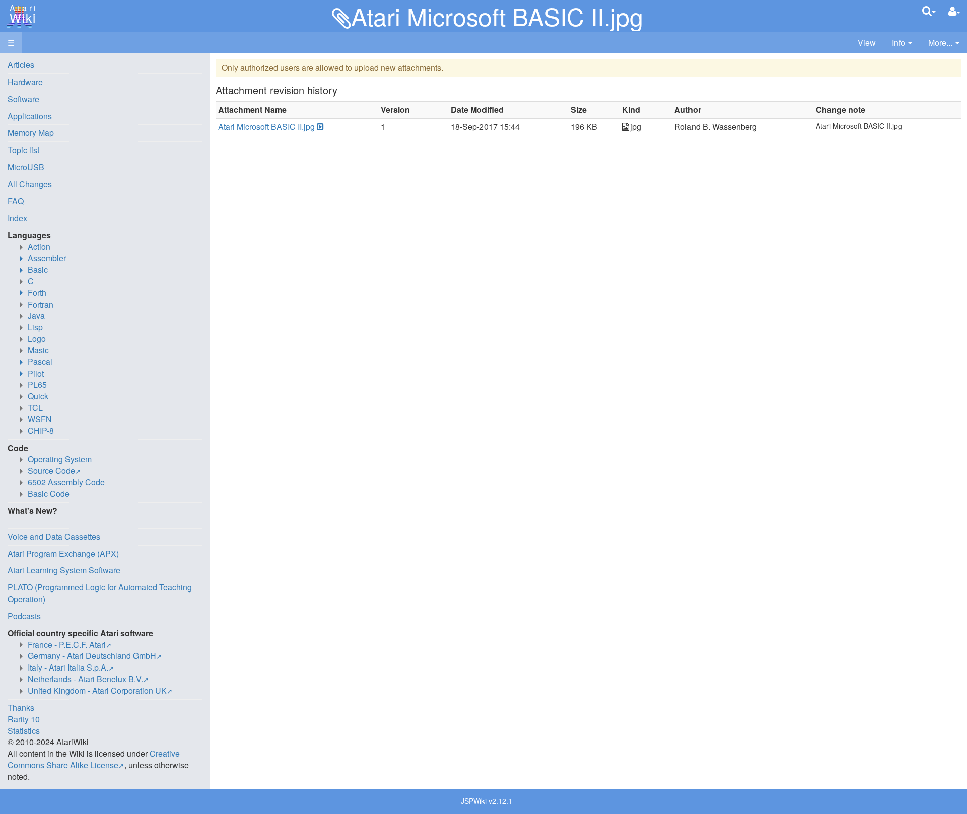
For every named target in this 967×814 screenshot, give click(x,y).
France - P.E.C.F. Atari (67, 644)
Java (36, 315)
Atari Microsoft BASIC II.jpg (266, 126)
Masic (38, 350)
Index (17, 218)
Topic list (23, 150)
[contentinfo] (902, 43)
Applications (30, 116)
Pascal (40, 361)
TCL (35, 407)
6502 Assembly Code (66, 482)
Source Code (51, 470)
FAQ (16, 201)
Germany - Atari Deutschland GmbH (92, 655)
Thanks (21, 707)
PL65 (37, 384)
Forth (37, 293)
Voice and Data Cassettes (54, 536)
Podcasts (24, 616)
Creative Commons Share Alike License (94, 759)
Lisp (35, 327)
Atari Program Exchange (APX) (63, 553)
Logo (37, 338)
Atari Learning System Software (64, 570)
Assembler (47, 258)
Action (39, 246)
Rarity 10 (24, 719)
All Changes (30, 184)
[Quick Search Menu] (929, 11)
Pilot (36, 373)
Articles (21, 64)
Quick (38, 396)
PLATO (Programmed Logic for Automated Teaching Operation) (100, 593)
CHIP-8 (41, 430)
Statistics (24, 730)
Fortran (40, 304)
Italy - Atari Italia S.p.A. (68, 667)
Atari (21, 14)
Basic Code (49, 493)
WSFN (40, 419)
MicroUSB (26, 167)
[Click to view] (319, 127)
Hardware (25, 82)
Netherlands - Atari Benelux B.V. (85, 679)
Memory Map (31, 132)
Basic (38, 269)
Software (23, 99)
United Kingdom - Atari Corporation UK (97, 690)
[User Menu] (954, 11)
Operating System (60, 459)
